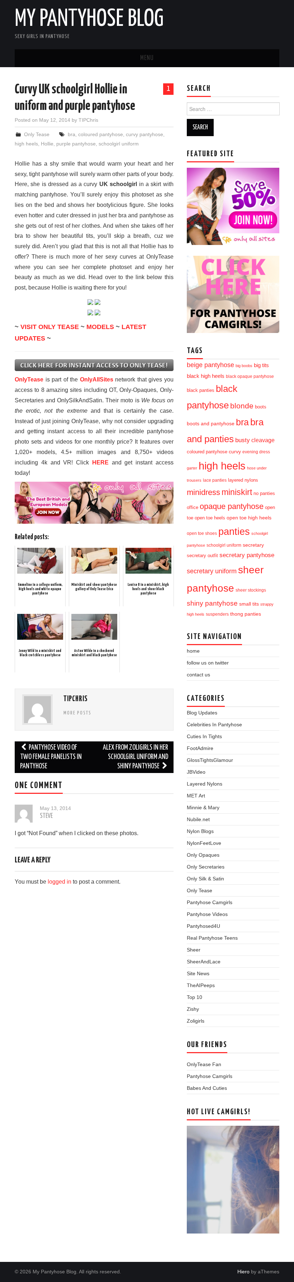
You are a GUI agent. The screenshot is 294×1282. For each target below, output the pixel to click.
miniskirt (237, 492)
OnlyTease (29, 379)
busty (242, 440)
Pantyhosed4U (203, 926)
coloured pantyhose (100, 134)
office (192, 507)
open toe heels (210, 517)
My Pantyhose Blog (89, 19)
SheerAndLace (203, 961)
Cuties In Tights (204, 736)
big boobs (244, 366)
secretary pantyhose (246, 555)
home (193, 651)
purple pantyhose (76, 144)
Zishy (193, 1009)
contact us (198, 674)
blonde (241, 406)
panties (234, 531)
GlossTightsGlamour (210, 760)
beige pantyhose (210, 365)
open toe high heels (249, 517)
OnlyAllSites (96, 379)
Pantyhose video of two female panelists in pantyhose (51, 757)
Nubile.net (198, 819)
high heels (26, 144)
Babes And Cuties (207, 1088)
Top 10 (194, 997)
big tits (261, 365)
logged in (59, 882)
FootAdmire (200, 748)
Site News (198, 973)
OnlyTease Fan (204, 1064)
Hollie (47, 144)
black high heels (205, 376)
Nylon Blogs (200, 831)
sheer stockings (251, 590)
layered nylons (243, 480)
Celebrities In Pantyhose (214, 724)
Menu (147, 58)
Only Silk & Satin (205, 878)
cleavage (263, 440)
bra (71, 134)
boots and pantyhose (210, 423)
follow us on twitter (208, 663)
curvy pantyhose (144, 134)
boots (260, 406)
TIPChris (88, 120)
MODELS (100, 326)
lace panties (215, 480)
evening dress (256, 451)
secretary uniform (212, 571)
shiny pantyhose (212, 603)
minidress (203, 492)
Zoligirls (195, 1021)
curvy (235, 451)
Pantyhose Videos (207, 914)
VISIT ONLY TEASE (49, 326)
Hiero (243, 1271)
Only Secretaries (205, 867)
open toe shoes (202, 533)
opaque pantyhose (232, 506)
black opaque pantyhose (250, 376)
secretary (253, 545)
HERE (100, 462)
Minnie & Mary (203, 807)
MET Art (196, 796)
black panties (200, 390)
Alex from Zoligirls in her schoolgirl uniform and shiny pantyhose (135, 757)
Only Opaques (203, 855)
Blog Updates (202, 713)
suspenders (217, 614)
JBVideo (196, 772)
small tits (249, 604)
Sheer (193, 950)
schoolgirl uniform (119, 144)
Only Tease (36, 134)
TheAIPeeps (201, 985)
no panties (264, 493)
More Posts (77, 713)
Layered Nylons (204, 784)
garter (192, 468)
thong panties (245, 614)
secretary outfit (202, 555)
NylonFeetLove (204, 843)
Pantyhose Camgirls (209, 902)
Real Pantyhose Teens (212, 938)
